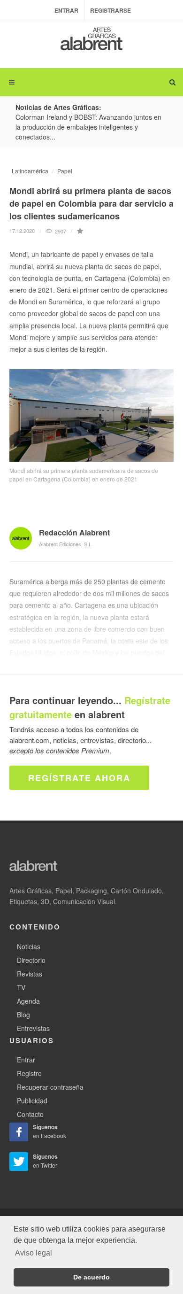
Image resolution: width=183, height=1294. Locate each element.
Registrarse (110, 10)
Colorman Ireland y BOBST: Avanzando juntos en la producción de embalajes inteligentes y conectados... (88, 126)
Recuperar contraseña (50, 1087)
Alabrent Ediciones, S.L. (66, 544)
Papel (64, 171)
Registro (29, 1073)
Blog (23, 1014)
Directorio (31, 960)
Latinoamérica (30, 171)
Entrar (66, 10)
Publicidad (32, 1100)
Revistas (29, 973)
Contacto (30, 1114)
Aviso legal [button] (33, 1253)
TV (21, 987)
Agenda (28, 1001)
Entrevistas (33, 1028)
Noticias (28, 946)
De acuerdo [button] (91, 1277)
